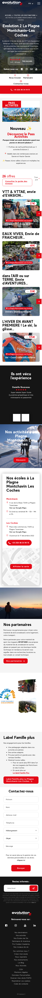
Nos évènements (21, 960)
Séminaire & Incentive (21, 941)
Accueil (8, 15)
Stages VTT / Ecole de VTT (19, 223)
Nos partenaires (14, 661)
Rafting (9, 266)
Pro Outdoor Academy (21, 944)
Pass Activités (21, 966)
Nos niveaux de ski (21, 947)
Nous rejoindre (21, 957)
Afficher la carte (21, 566)
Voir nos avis (27, 61)
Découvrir (21, 460)
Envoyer (21, 868)
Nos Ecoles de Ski (21, 938)
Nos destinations (21, 932)
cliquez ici (21, 860)
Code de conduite (21, 984)
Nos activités (21, 935)
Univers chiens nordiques (18, 311)
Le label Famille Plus (21, 773)
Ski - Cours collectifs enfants (20, 357)
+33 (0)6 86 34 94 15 (20, 543)
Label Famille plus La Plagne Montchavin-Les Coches (20, 780)
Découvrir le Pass (21, 115)
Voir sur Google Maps (17, 508)
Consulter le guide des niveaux (16, 182)
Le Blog (21, 963)
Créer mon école (21, 954)
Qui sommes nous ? (21, 951)
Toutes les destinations (25, 15)
